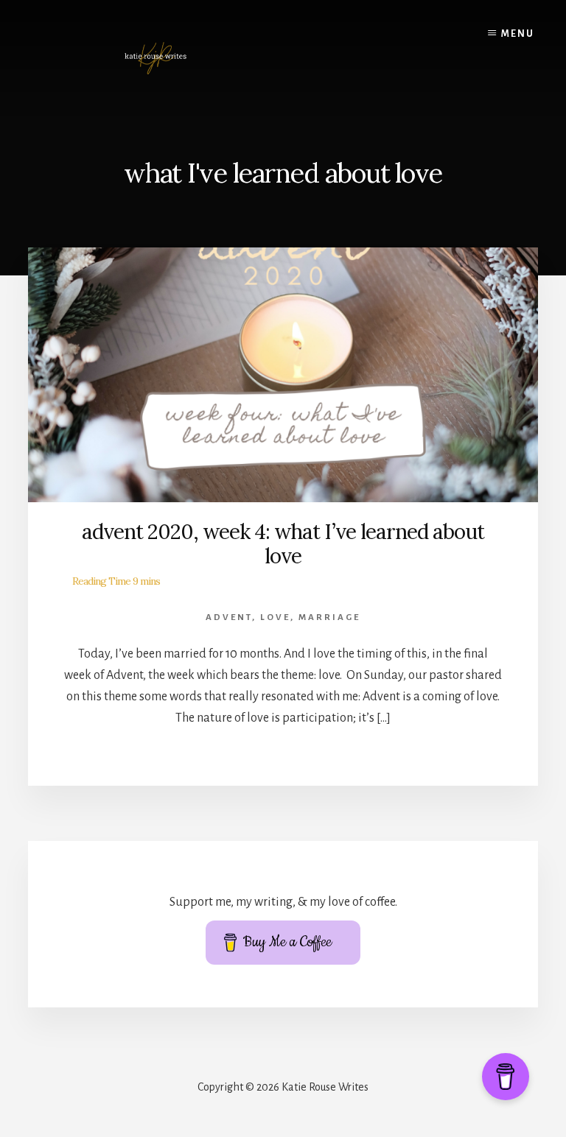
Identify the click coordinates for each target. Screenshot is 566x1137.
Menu (517, 34)
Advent (229, 617)
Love (275, 617)
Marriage (329, 617)
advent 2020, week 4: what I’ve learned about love (283, 544)
